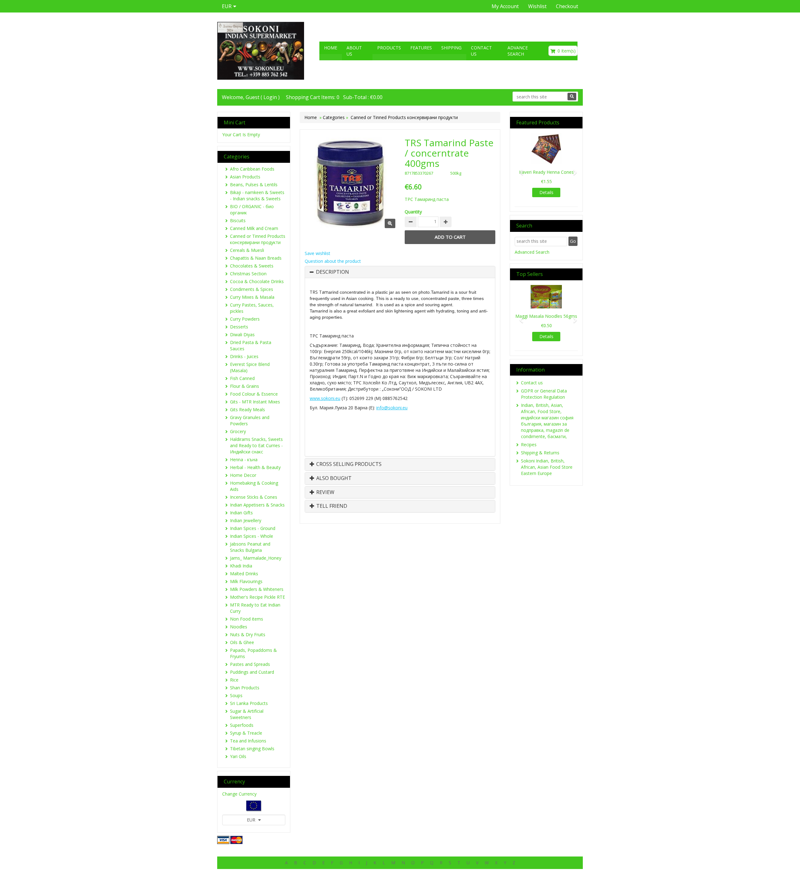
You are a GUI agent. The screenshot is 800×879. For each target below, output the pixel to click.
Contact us (481, 51)
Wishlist (537, 6)
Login (270, 97)
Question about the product (333, 261)
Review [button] (324, 492)
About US (354, 51)
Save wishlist (317, 253)
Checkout (567, 6)
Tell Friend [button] (331, 506)
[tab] (400, 272)
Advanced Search (532, 252)
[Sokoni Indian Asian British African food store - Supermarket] (260, 50)
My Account (505, 6)
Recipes (529, 444)
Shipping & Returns (540, 453)
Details (547, 199)
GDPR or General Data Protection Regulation (544, 394)
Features (421, 48)
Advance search (518, 51)
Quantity (413, 212)
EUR (252, 820)
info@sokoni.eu (392, 408)
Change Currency (239, 794)
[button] (519, 169)
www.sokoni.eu (325, 398)
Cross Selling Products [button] (348, 464)
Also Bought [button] (333, 478)
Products (389, 48)
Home (330, 48)
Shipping (451, 48)
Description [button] (332, 272)
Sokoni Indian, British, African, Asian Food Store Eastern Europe (546, 467)
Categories (334, 117)
